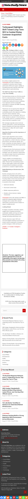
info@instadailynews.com (11, 438)
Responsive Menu (25, 1)
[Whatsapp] (3, 48)
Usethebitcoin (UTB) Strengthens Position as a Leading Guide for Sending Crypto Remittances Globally (14, 295)
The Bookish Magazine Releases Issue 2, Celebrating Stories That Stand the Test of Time (13, 322)
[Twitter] (7, 45)
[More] (7, 48)
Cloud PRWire (6, 24)
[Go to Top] (25, 492)
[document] (14, 465)
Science (4, 362)
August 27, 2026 (6, 381)
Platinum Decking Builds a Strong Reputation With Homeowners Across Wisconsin (13, 417)
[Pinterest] (16, 45)
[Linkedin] (13, 45)
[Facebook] (3, 45)
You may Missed (8, 370)
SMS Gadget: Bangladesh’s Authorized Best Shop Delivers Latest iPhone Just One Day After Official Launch (13, 329)
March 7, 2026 (5, 40)
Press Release (6, 360)
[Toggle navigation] (3, 9)
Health (4, 358)
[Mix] (22, 45)
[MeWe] (19, 45)
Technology (5, 364)
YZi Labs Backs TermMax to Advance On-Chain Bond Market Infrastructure (12, 404)
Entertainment (5, 356)
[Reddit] (10, 45)
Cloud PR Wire (13, 40)
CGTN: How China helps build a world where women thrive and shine (14, 302)
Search (24, 310)
